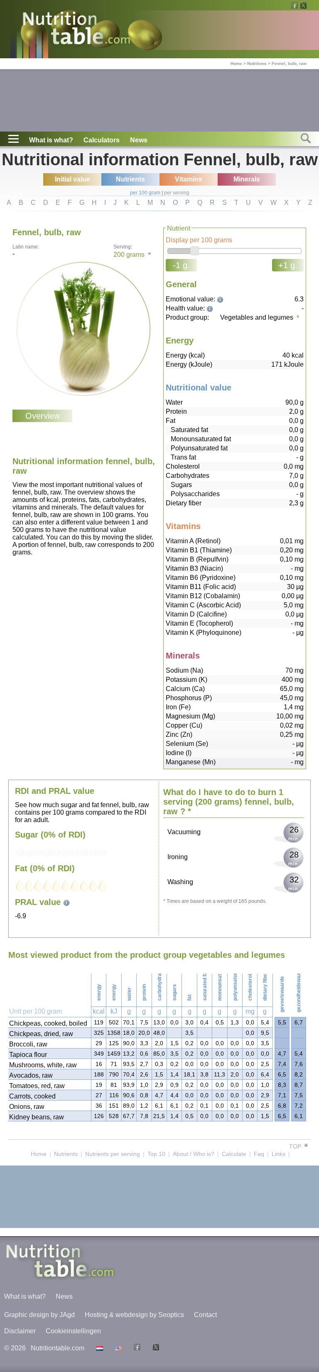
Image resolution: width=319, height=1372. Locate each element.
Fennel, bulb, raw (289, 63)
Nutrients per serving (112, 1154)
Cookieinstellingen (73, 1331)
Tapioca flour (28, 1054)
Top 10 (156, 1154)
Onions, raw (26, 1106)
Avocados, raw (31, 1075)
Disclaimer (20, 1331)
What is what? (51, 140)
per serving (176, 193)
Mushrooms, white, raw (43, 1065)
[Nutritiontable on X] (154, 1348)
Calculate (234, 1154)
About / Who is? (193, 1154)
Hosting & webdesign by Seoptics (134, 1314)
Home (236, 63)
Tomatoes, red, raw (37, 1085)
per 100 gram (145, 193)
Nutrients (66, 1154)
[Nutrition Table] (117, 1348)
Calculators (101, 140)
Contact (205, 1314)
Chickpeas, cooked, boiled (48, 1023)
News (138, 140)
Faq (259, 1154)
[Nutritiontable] (76, 30)
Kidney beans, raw (36, 1117)
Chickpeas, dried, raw (41, 1033)
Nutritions (257, 63)
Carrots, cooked (32, 1096)
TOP (296, 1146)
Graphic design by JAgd (39, 1314)
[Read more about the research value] (221, 299)
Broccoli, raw (28, 1044)
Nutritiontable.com (57, 1348)
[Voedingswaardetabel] (98, 1348)
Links (278, 1154)
